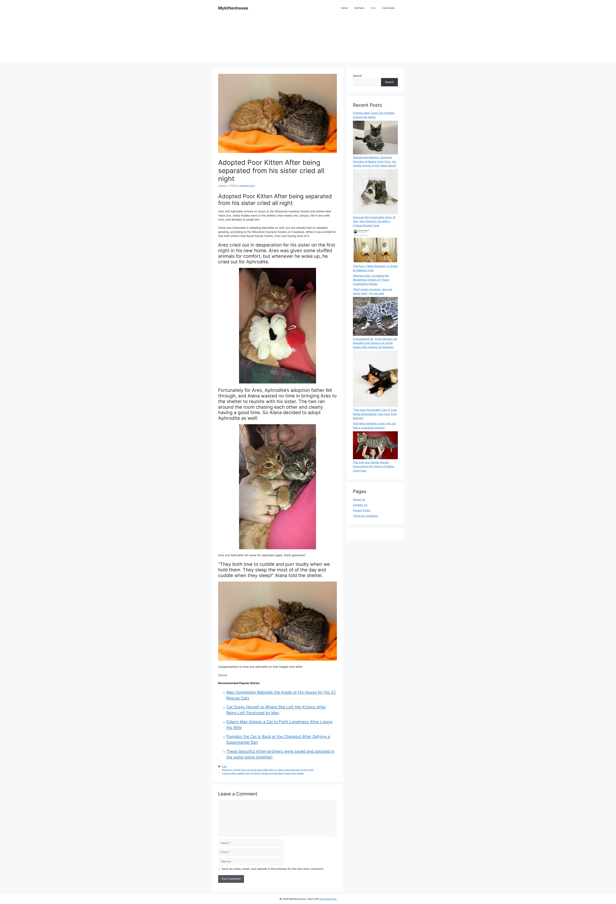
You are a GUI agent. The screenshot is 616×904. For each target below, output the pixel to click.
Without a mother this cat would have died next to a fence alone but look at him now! (268, 769)
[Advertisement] (308, 40)
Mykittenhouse (233, 8)
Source (222, 675)
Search (357, 75)
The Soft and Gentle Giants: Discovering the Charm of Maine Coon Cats (373, 466)
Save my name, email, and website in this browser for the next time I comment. (273, 868)
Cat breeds (388, 7)
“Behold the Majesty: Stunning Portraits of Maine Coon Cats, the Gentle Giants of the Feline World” (375, 161)
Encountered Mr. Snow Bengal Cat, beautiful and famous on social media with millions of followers (375, 343)
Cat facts (359, 7)
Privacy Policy (362, 510)
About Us (359, 499)
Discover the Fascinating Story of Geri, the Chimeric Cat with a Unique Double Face (374, 221)
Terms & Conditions (365, 515)
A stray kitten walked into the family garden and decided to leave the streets (263, 773)
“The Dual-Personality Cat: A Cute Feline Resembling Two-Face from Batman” (375, 414)
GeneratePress (328, 898)
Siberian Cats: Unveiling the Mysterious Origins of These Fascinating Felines (371, 280)
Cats (373, 7)
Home (344, 7)
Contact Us (360, 505)
